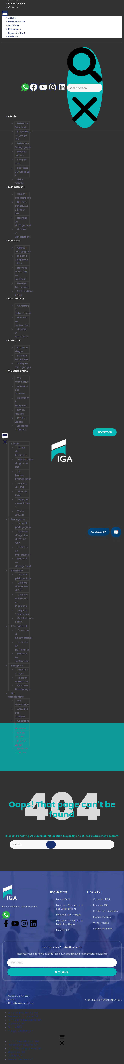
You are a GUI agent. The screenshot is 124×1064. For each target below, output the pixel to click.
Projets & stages (21, 349)
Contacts (13, 7)
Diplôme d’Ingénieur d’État (21, 259)
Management (16, 186)
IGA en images (20, 411)
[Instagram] (53, 87)
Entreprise (14, 340)
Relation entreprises (21, 357)
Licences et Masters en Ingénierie (21, 273)
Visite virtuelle (19, 181)
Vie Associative (22, 379)
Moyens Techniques (21, 285)
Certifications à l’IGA (23, 293)
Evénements (14, 29)
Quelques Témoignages (22, 365)
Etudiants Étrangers (21, 427)
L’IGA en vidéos (20, 419)
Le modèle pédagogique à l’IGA (25, 1019)
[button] (5, 13)
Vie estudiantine (18, 370)
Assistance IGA (98, 531)
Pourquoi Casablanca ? (22, 171)
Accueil (12, 18)
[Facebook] (33, 87)
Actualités (13, 25)
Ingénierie (14, 240)
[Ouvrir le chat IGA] (116, 532)
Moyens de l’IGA (20, 153)
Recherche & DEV (17, 21)
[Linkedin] (62, 87)
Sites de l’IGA (21, 161)
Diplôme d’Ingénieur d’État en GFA (21, 208)
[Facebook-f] (6, 923)
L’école (15, 443)
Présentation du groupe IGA (24, 135)
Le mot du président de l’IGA (23, 1012)
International (16, 298)
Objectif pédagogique (23, 195)
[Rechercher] (51, 845)
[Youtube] (43, 87)
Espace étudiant (16, 3)
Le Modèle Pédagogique (23, 145)
